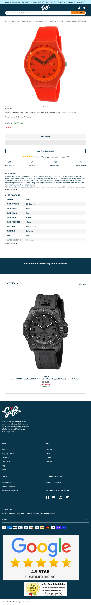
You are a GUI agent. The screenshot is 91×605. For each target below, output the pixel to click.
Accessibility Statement (10, 490)
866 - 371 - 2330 (58, 482)
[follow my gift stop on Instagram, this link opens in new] (60, 498)
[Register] (85, 519)
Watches (15, 21)
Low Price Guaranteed (45, 151)
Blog (3, 466)
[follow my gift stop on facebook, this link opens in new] (47, 498)
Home (7, 21)
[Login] (79, 7)
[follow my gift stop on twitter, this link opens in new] (67, 498)
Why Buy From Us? (8, 453)
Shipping (49, 449)
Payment (48, 457)
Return (48, 453)
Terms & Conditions (8, 486)
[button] (45, 142)
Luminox (45, 376)
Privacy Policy (6, 482)
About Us (5, 449)
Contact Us (5, 457)
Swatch (8, 108)
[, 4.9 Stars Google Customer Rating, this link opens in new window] (41, 557)
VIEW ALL (82, 284)
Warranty (49, 462)
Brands (4, 470)
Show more (10, 189)
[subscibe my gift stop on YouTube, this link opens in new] (53, 498)
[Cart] (84, 8)
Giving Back (6, 462)
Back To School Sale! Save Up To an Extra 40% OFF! (25, 2)
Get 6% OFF (21, 513)
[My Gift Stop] (12, 407)
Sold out (45, 137)
